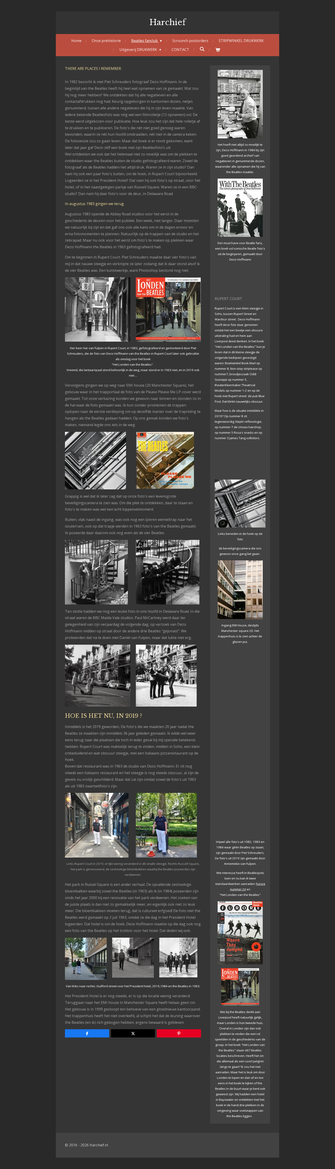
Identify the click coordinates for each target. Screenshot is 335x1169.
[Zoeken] (201, 49)
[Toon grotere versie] (97, 309)
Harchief (167, 22)
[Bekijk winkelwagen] (217, 49)
